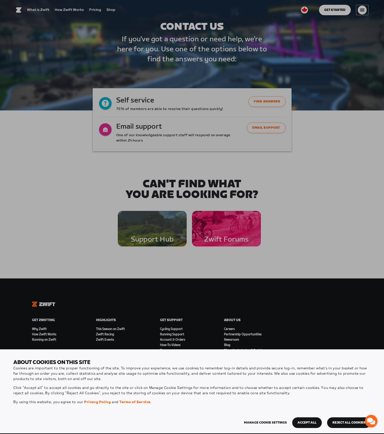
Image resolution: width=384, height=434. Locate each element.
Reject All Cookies (348, 422)
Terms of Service (134, 402)
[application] (371, 421)
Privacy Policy (97, 402)
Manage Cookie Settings (265, 422)
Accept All (307, 422)
